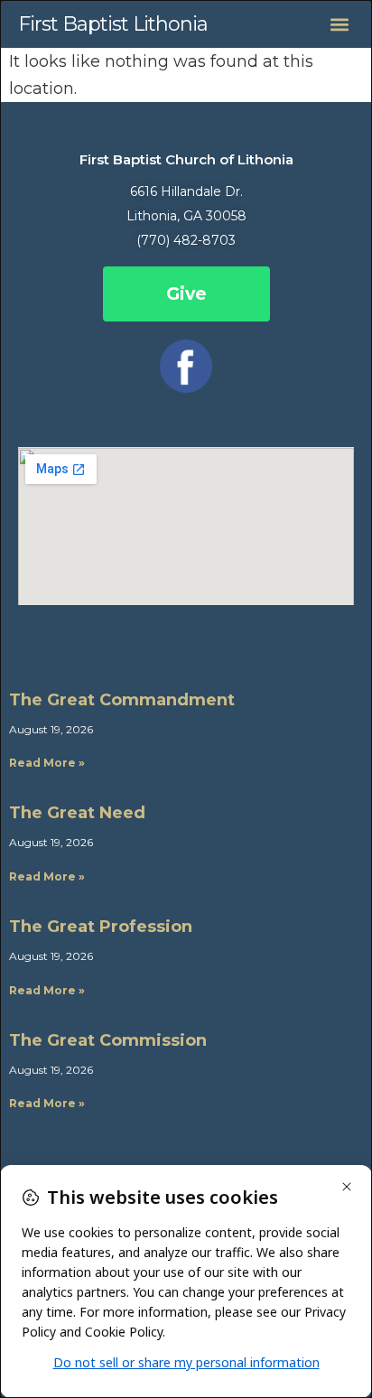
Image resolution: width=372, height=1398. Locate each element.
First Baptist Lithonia (113, 24)
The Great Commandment (122, 700)
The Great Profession (100, 927)
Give (186, 294)
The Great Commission (108, 1040)
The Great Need (77, 813)
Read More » (47, 762)
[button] (339, 24)
